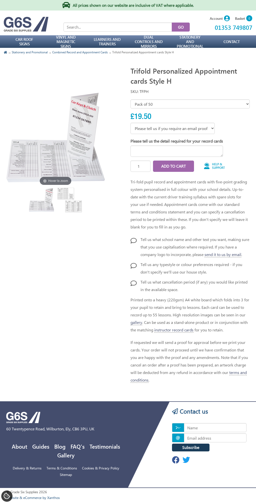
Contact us (193, 411)
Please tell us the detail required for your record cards (176, 141)
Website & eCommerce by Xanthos (33, 497)
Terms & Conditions (61, 468)
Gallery (65, 455)
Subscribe (190, 447)
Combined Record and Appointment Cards (80, 52)
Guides (40, 446)
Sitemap (66, 474)
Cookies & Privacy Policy (100, 468)
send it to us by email (222, 254)
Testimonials (105, 446)
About (19, 446)
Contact (232, 41)
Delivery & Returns (27, 468)
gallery (136, 322)
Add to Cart (173, 166)
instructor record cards (174, 329)
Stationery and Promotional (30, 52)
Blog (60, 446)
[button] (220, 19)
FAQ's (77, 446)
